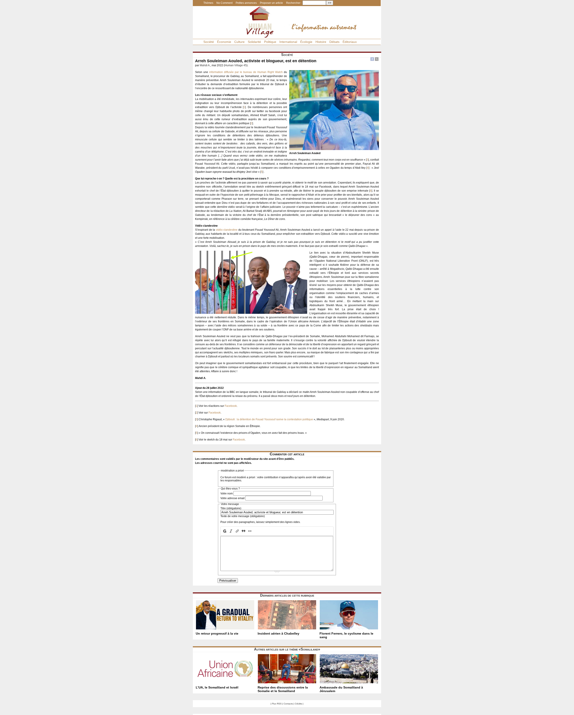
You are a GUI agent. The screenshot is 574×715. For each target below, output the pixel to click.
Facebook (231, 405)
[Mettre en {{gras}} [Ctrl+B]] (224, 531)
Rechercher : (294, 2)
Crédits (298, 703)
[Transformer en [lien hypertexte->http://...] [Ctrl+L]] (237, 531)
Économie (224, 42)
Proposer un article (271, 2)
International (288, 42)
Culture (239, 42)
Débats (334, 42)
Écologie (306, 42)
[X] (376, 60)
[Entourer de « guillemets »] (250, 531)
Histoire (320, 42)
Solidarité (254, 42)
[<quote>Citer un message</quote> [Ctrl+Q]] (243, 531)
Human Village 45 (236, 65)
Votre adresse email (232, 498)
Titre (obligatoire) (230, 508)
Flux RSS (277, 703)
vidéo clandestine (227, 229)
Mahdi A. (205, 65)
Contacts (288, 703)
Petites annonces (246, 2)
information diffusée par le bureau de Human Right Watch (246, 72)
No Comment (224, 2)
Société (208, 42)
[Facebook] (372, 60)
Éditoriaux (350, 42)
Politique (270, 42)
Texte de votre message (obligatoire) (242, 516)
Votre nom (226, 493)
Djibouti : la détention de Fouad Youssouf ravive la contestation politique (269, 419)
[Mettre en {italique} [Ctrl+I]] (231, 531)
